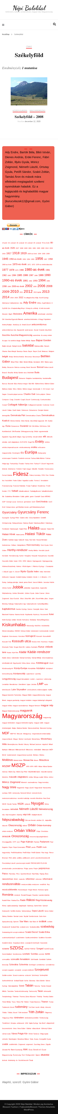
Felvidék (41, 469)
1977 (5, 269)
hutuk (16, 561)
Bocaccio (10, 367)
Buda (36, 372)
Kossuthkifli (47, 636)
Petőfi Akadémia (16, 852)
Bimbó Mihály (28, 362)
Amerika (30, 313)
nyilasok (27, 804)
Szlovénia (23, 964)
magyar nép (47, 705)
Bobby (4, 367)
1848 (21, 248)
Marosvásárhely (33, 728)
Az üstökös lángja (14, 340)
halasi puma (20, 534)
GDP (3, 502)
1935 (43, 253)
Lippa (28, 684)
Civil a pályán (40, 394)
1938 (48, 253)
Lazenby (38, 674)
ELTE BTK (23, 442)
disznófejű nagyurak (37, 421)
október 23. (40, 820)
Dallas (9, 410)
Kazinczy (36, 614)
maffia (50, 690)
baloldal (28, 345)
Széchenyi (35, 975)
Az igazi (4, 340)
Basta (25, 351)
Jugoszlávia (35, 588)
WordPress (29, 1110)
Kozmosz (44, 642)
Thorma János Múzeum (27, 996)
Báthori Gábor (49, 383)
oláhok (25, 825)
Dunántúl (24, 426)
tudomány (21, 1006)
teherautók (47, 991)
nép (3, 815)
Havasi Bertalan (41, 540)
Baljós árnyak (6, 346)
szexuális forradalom (20, 959)
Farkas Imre (29, 463)
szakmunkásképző (8, 937)
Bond (28, 367)
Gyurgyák (5, 518)
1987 (31, 275)
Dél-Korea (43, 426)
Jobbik (17, 587)
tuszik (37, 1007)
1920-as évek (32, 253)
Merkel (21, 739)
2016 (12, 297)
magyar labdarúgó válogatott (42, 700)
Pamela (36, 842)
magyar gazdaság (13, 700)
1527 (17, 248)
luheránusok (6, 690)
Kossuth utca (21, 641)
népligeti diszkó (37, 815)
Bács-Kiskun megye (21, 383)
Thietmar (16, 996)
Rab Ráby (35, 874)
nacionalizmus (32, 782)
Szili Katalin (34, 959)
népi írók (27, 814)
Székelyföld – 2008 (29, 116)
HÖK (24, 561)
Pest (28, 847)
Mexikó (20, 744)
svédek (49, 921)
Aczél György (44, 297)
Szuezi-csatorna (18, 975)
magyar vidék (38, 723)
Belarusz (45, 351)
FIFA (43, 475)
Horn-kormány (33, 545)
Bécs (15, 389)
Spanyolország (7, 921)
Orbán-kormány (44, 825)
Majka (14, 728)
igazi (10, 572)
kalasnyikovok (32, 604)
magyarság (47, 717)
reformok (38, 879)
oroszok (6, 836)
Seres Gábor (48, 911)
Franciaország (7, 486)
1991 (25, 280)
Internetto (47, 572)
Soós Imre (42, 916)
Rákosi (30, 899)
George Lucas (11, 502)
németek (14, 809)
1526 (12, 248)
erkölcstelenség (24, 447)
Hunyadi (34, 556)
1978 (11, 269)
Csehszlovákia (45, 399)
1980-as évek (35, 269)
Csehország (35, 399)
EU (22, 452)
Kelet (51, 614)
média (31, 777)
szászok (28, 975)
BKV (42, 362)
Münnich (24, 782)
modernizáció (11, 755)
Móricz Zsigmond (11, 782)
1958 (50, 259)
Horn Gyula (45, 545)
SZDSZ (17, 948)
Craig (11, 399)
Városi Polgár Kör (19, 1033)
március (5, 772)
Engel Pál (31, 442)
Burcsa (4, 383)
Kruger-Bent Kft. (19, 647)
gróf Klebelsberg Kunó (37, 507)
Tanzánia (10, 991)
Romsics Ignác (43, 890)
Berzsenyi (28, 356)
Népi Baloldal (29, 8)
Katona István (19, 614)
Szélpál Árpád (18, 980)
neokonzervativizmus (9, 798)
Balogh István (17, 346)
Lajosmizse (30, 674)
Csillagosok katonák (35, 405)
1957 (45, 259)
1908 (42, 248)
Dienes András (15, 421)
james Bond (28, 582)
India (41, 572)
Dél (30, 426)
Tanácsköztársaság (21, 991)
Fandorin (14, 458)
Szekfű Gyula (48, 949)
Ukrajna (13, 1023)
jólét (33, 598)
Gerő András (42, 502)
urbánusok (20, 1023)
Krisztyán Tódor (7, 647)
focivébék (8, 480)
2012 (28, 291)
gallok (27, 496)
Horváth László (44, 550)
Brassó (4, 372)
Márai (40, 766)
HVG (20, 561)
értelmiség (11, 1060)
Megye (15, 739)
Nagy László (29, 788)
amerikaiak (41, 314)
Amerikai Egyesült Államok (14, 319)
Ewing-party (42, 453)
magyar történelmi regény (24, 723)
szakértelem (20, 937)
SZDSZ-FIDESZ (29, 949)
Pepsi (10, 847)
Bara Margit (12, 351)
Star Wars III (33, 921)
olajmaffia (48, 820)
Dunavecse (15, 426)
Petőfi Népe (27, 852)
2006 (41, 286)
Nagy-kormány (43, 782)
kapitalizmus (8, 608)
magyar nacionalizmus (20, 705)
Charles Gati (29, 394)
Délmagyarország (27, 431)
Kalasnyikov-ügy (20, 604)
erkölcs (47, 442)
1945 (5, 258)
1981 (47, 270)
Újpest (37, 1055)
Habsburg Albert (39, 523)
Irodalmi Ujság (21, 577)
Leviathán (5, 684)
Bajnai (33, 340)
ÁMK (25, 1049)
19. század (29, 243)
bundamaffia (47, 378)
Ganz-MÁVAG (45, 496)
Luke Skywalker (18, 689)
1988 (36, 275)
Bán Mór (31, 383)
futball (15, 490)
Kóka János (26, 663)
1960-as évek (7, 264)
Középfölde (32, 668)
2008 (49, 286)
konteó (51, 631)
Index (36, 571)
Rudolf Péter (6, 900)
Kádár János (6, 658)
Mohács (36, 755)
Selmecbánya (26, 911)
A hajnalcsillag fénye (18, 308)
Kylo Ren (15, 652)
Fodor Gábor (17, 480)
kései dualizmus (47, 658)
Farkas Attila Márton (38, 458)
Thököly (39, 996)
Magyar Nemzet (34, 705)
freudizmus (41, 486)
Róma (4, 906)
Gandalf (37, 496)
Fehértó (19, 469)
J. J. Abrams (42, 577)
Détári (36, 431)
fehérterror (11, 469)
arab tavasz (29, 330)
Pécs (18, 874)
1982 (4, 275)
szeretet (41, 954)
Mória (46, 777)
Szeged (39, 948)
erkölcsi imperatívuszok (10, 447)
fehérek (4, 469)
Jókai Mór (27, 598)
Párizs (5, 874)
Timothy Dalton (48, 996)
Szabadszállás (35, 927)
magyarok (26, 710)
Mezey (26, 744)
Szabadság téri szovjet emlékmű (13, 932)
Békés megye (27, 389)
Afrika (39, 303)
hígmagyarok (37, 561)
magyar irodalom (26, 700)
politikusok (26, 858)
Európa (31, 452)
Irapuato (12, 577)
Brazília (10, 372)
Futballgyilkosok (35, 491)
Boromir (33, 367)
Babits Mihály (25, 340)
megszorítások (7, 739)
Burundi (10, 383)
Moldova (7, 759)
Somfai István (33, 916)
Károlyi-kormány (25, 658)
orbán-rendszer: (7, 831)
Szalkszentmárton (31, 937)
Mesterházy (36, 739)
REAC (16, 879)
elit (44, 436)
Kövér (51, 663)
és (17, 1060)
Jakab (21, 582)
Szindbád (42, 959)
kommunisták (44, 631)
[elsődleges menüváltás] (4, 25)
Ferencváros (49, 469)
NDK (10, 793)
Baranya (20, 351)
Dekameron (33, 410)
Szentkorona (17, 954)
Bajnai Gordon (43, 340)
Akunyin (5, 314)
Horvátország (13, 556)
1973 (33, 264)
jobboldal (27, 588)
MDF (5, 733)
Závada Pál (6, 1050)
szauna (5, 948)
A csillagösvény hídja (31, 297)
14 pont (4, 243)
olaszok (4, 825)
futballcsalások (24, 491)
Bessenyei (36, 356)
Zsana (36, 1039)
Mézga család (38, 777)
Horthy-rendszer (17, 550)
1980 (21, 270)
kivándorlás (45, 625)
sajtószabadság (12, 906)
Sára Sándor (40, 980)
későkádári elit (7, 663)
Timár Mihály (6, 1002)
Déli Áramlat (16, 431)
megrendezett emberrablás (41, 734)
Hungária (27, 556)
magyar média (7, 705)
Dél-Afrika (35, 426)
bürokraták (36, 389)
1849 (25, 248)
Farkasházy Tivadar (17, 463)
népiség (19, 815)
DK (46, 421)
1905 (38, 248)
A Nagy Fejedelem (44, 319)
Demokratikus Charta (33, 415)
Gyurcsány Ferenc (33, 512)
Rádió (22, 900)
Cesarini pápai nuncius (15, 394)
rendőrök (43, 884)
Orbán (32, 825)
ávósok (4, 1060)
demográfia (6, 415)
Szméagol (32, 965)
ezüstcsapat (6, 458)
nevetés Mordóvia (36, 798)
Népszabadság (13, 820)
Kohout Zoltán (25, 631)
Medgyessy (27, 734)
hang (26, 540)
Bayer (30, 351)
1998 (4, 286)
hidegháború (21, 545)
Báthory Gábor (7, 389)
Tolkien (26, 1002)
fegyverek (50, 463)
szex (47, 953)
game (32, 496)
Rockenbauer (22, 890)
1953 (24, 259)
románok (17, 895)
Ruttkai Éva (15, 900)
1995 (48, 281)
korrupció (30, 636)
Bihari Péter (15, 362)
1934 (39, 253)
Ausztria (6, 335)
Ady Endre (29, 302)
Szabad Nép (15, 927)
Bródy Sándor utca (20, 372)
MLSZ (4, 755)
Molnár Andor (18, 760)
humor (21, 556)
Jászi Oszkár (14, 598)
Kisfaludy (33, 620)
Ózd (23, 1055)
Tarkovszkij (33, 991)
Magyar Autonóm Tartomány (11, 695)
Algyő (10, 314)
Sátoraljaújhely (13, 986)
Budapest (10, 377)
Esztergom (16, 453)
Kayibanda (28, 614)
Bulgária (29, 378)
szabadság (47, 926)
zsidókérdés (13, 1044)
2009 (5, 291)
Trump (51, 1002)
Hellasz (13, 545)
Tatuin (40, 991)
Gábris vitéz (24, 518)
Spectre (16, 921)
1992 (30, 281)
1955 (32, 259)
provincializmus (18, 868)
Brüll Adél (30, 372)
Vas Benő (42, 1023)
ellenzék (50, 437)
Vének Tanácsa (33, 1034)
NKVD (4, 804)
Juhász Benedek (18, 593)
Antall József (26, 324)
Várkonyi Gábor (46, 1028)
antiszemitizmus (39, 324)
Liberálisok (22, 684)
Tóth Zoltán (36, 1012)
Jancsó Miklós (38, 582)
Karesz (30, 609)
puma (31, 868)
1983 (9, 275)
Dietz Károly (25, 421)
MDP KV (13, 734)
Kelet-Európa (6, 620)
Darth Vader (17, 410)
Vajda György (33, 1023)
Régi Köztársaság (44, 900)
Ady (21, 303)
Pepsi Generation (19, 847)
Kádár (23, 652)
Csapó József (25, 399)
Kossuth (39, 636)
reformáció (47, 879)
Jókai (22, 598)
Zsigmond (21, 1044)
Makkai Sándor (22, 728)
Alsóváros (17, 314)
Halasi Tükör (35, 534)
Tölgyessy (48, 1012)
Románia (7, 894)
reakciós (22, 879)
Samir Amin (38, 906)
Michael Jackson (35, 744)
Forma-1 (37, 480)
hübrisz (18, 566)
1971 (29, 264)
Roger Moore (32, 890)
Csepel (4, 405)
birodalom (37, 362)
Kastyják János (38, 609)
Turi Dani (31, 1007)
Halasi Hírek (8, 534)
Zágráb (48, 1044)
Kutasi (9, 652)
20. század (37, 243)
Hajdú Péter (23, 529)
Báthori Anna (39, 383)
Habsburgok (14, 529)
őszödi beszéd (23, 1060)
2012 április (37, 292)
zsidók (5, 1044)
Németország (46, 809)
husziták (51, 556)
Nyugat (37, 803)
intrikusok (5, 577)
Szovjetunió (41, 969)
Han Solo (32, 540)
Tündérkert (6, 1023)
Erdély (39, 441)
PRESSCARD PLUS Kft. (39, 863)
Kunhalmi (34, 647)
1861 (30, 248)
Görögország (6, 523)
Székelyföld (44, 975)
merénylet (27, 739)
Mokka (41, 755)
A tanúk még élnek (45, 330)
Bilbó (21, 362)
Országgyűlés (7, 842)
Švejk (31, 1060)
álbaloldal (45, 1055)
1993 (35, 281)
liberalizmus (14, 684)
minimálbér (37, 749)
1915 (51, 248)
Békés (19, 389)
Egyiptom (5, 437)
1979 (16, 270)
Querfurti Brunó (26, 874)
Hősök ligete (26, 566)
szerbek (26, 954)
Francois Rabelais (19, 486)
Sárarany (32, 980)
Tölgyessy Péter (7, 1018)
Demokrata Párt (18, 415)
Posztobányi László (8, 863)
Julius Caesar (39, 593)
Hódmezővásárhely (8, 566)
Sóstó (21, 986)
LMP (40, 684)
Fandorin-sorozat (24, 458)
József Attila (39, 598)
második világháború (18, 777)
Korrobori (21, 636)
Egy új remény (27, 437)
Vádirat (28, 1028)
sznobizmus (40, 965)
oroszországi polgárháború (39, 836)
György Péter (14, 518)
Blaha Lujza (49, 362)
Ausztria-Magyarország (21, 335)
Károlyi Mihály (36, 658)
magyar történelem (8, 723)
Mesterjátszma (12, 744)
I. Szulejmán (49, 566)
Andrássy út (17, 324)
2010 (14, 291)
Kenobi (19, 620)
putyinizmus (44, 868)
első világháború (13, 442)
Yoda (31, 1039)
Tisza (13, 1002)
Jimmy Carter (6, 588)
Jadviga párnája (12, 582)
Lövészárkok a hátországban (37, 690)
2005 (35, 286)
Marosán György (46, 728)
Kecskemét (44, 614)
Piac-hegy (44, 852)
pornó (33, 858)
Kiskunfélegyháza (43, 620)
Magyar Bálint (27, 695)
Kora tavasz (13, 636)
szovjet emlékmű (28, 970)
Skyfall (26, 916)
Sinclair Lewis (18, 916)
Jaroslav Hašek (48, 582)
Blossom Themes (37, 1107)
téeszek (48, 1007)
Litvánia (33, 684)
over (18, 842)
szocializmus (50, 965)
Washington (13, 1039)
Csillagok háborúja (17, 404)
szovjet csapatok (8, 970)
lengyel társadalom (22, 679)
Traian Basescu (35, 1002)
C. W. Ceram (45, 389)
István (35, 577)
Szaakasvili (6, 927)
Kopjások (5, 636)
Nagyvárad (38, 788)
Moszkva (44, 760)
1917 (8, 253)
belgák (5, 356)
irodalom (29, 577)
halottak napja (13, 540)
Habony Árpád (28, 523)
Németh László (28, 808)
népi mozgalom (10, 815)
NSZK (21, 803)
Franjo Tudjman (31, 486)
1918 (16, 253)
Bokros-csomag (19, 367)
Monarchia (28, 760)
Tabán (29, 985)
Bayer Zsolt (37, 351)
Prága (26, 868)
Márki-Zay (11, 772)
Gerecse (20, 502)
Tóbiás (4, 1012)
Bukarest (22, 378)
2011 (21, 292)
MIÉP (51, 749)
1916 (3, 253)
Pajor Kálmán (27, 842)
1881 (34, 248)
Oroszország (20, 836)
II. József (16, 572)
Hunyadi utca (42, 556)
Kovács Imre (36, 642)
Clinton (48, 394)
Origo (38, 831)
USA (26, 1023)
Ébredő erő (37, 1050)
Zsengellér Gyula (45, 1039)
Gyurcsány (9, 512)
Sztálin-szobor (7, 975)
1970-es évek (19, 264)
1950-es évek (15, 259)
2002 (28, 286)
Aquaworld (20, 330)
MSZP (18, 765)
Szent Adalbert (7, 954)
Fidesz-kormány (35, 475)
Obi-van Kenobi (30, 820)
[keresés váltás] (54, 24)
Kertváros (25, 620)
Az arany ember (46, 335)
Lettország (47, 679)
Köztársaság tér (7, 668)
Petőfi (39, 847)
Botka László (48, 367)
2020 (16, 297)
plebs (14, 858)
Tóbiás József (12, 1012)
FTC (9, 491)
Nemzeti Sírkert (25, 793)
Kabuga (11, 604)
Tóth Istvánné (23, 1012)
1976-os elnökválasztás (44, 264)
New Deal (46, 798)
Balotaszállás (39, 346)
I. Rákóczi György (38, 566)
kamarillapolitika (42, 604)
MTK (32, 766)
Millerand (11, 749)
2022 (21, 297)
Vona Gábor (21, 1028)
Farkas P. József (40, 463)
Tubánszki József (8, 1007)
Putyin (36, 868)
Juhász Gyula (29, 593)
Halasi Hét (50, 529)
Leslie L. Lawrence (36, 679)
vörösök (5, 1039)
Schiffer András (15, 911)
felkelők (34, 469)
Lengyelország (9, 679)
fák (3, 496)
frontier (4, 491)
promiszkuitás (7, 868)
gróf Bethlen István (22, 507)
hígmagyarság (47, 561)
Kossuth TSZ (6, 642)
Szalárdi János (7, 943)
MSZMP (6, 766)
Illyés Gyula (26, 571)
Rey (48, 884)
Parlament (44, 842)
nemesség (16, 793)
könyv (33, 663)
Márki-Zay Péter (21, 772)
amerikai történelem (30, 319)
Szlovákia (13, 964)
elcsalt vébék (37, 437)
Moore (36, 760)
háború (29, 561)
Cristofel (17, 399)
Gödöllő (43, 518)
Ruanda (35, 895)
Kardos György (21, 609)
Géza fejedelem (34, 518)
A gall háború (46, 303)
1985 (19, 275)
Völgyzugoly (44, 1034)
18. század (20, 243)
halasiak (43, 529)
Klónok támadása (8, 631)
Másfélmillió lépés (34, 772)
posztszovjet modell (23, 863)
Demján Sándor (43, 410)
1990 (47, 275)
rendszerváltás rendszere (30, 884)
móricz (51, 777)
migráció (45, 744)
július (46, 598)
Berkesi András (19, 356)
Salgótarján (22, 906)
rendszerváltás (11, 884)
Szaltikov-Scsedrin (45, 937)
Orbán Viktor (25, 830)
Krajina (51, 642)
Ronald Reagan (26, 895)
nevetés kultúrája (23, 798)
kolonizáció (35, 631)
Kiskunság (30, 625)
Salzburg (30, 906)
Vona (14, 1028)
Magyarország (37, 111)
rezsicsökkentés (9, 889)
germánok (27, 502)
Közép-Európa (20, 111)
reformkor (30, 879)
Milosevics (29, 749)
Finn (47, 475)
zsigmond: (29, 1044)
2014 (5, 297)
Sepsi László (38, 911)
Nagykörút (20, 788)
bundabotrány (37, 378)
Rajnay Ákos (44, 874)
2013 (45, 291)
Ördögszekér (30, 1055)
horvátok (5, 556)
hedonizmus (6, 545)
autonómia (36, 335)
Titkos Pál (19, 1002)
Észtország (17, 1055)
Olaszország (15, 825)
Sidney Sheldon (7, 916)
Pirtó (10, 858)
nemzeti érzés (37, 793)
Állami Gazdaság (16, 1050)
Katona (11, 614)
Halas (34, 527)
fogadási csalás (28, 480)
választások (36, 1028)
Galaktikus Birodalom (12, 496)
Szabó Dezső (31, 932)
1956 (39, 258)
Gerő (33, 502)
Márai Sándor (47, 766)
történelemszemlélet (31, 1018)
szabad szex (24, 927)
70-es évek (46, 243)
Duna (7, 426)
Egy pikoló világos (15, 437)
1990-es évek (12, 280)
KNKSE (17, 631)
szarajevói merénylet (32, 943)
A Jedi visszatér (44, 308)
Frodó (48, 486)
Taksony (37, 986)
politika (19, 858)
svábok (42, 921)
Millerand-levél (20, 749)
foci (3, 480)
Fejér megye (27, 469)
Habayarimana (17, 523)
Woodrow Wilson (23, 1039)
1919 (23, 253)
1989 (41, 275)
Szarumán (43, 943)
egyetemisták (43, 431)
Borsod (40, 367)
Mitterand (45, 749)
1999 (9, 286)
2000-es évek (18, 286)
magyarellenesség (38, 695)
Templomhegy (7, 996)
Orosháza (44, 831)
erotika (34, 447)
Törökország (43, 1018)
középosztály (19, 673)
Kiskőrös (38, 625)
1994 (42, 280)
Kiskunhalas (14, 624)
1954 (28, 259)
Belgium (51, 351)
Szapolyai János (18, 943)
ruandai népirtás (44, 895)
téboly (42, 1007)
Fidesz (21, 474)
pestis (34, 847)
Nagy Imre (9, 787)
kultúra (28, 647)
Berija (11, 356)
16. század (12, 243)
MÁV (36, 766)
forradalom (44, 480)
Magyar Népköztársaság (10, 711)
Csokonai (46, 405)
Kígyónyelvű (17, 663)
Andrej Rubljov (7, 324)
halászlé (21, 540)
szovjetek (18, 970)
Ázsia (30, 1050)
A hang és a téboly (32, 308)
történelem (19, 1018)
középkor (40, 668)
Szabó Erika (44, 932)
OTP (14, 842)
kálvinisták (15, 658)
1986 (25, 275)
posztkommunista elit (42, 858)
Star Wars (24, 921)
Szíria (26, 980)
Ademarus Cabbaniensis (10, 303)
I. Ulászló (5, 572)
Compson (5, 399)
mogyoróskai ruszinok (24, 755)
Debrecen (25, 410)
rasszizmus (7, 879)
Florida (51, 475)
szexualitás (6, 959)
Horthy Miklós (33, 550)
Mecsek (19, 734)
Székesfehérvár (7, 980)
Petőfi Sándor (36, 852)
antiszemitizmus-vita (9, 330)
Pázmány (12, 874)
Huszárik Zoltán (7, 561)
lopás (46, 684)
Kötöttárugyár (42, 663)
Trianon (44, 1002)
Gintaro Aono (10, 507)
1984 (14, 275)
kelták (14, 620)
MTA (27, 766)
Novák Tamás (12, 804)
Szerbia (34, 954)
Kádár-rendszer (38, 652)
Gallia (22, 496)
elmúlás (4, 442)
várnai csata (6, 1034)
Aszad (36, 330)
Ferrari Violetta (7, 475)
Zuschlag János (39, 1044)
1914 (47, 248)
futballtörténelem (47, 491)
